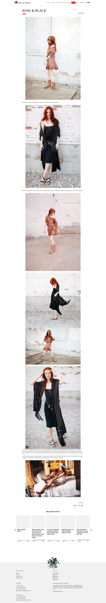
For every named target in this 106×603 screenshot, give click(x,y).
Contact (18, 574)
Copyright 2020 (19, 585)
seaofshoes (19, 541)
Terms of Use (19, 576)
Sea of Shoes (24, 3)
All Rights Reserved (21, 587)
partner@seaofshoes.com (57, 591)
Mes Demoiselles (35, 102)
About (17, 573)
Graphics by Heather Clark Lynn (23, 590)
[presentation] (15, 530)
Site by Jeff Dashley (21, 589)
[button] (91, 2)
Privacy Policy (19, 578)
